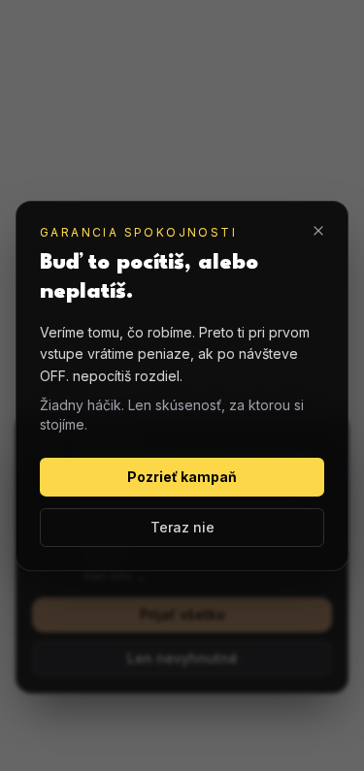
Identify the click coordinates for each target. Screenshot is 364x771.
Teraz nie (182, 527)
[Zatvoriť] (318, 229)
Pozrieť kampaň (182, 476)
